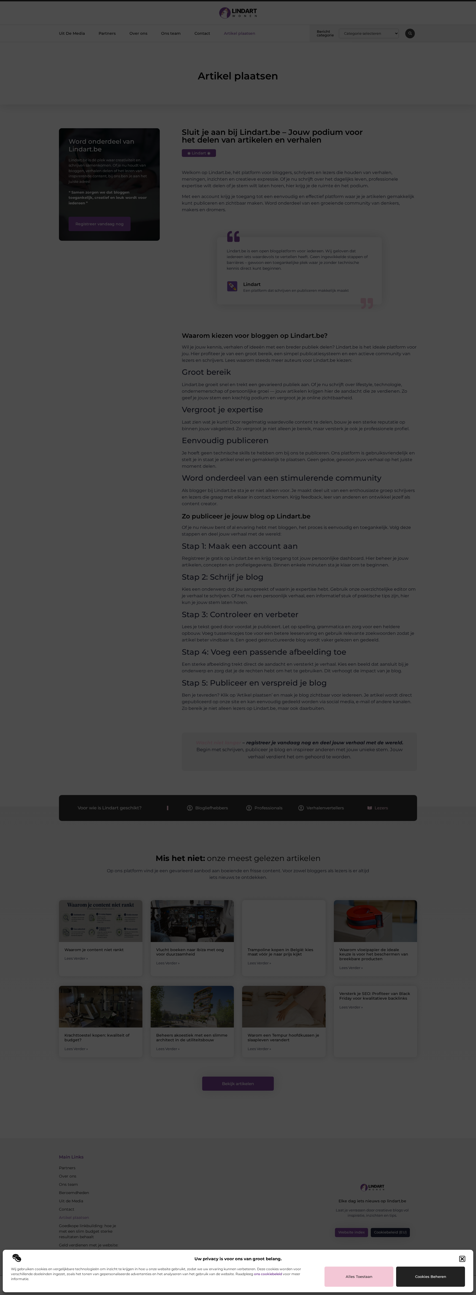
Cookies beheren (430, 1276)
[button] (462, 1259)
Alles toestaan (359, 1276)
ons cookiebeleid (268, 1274)
